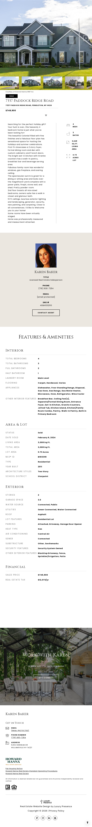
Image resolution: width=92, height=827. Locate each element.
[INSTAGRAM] (43, 818)
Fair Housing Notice (14, 768)
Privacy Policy (56, 810)
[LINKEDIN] (49, 818)
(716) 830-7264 (46, 288)
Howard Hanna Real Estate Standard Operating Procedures (31, 771)
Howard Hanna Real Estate (17, 773)
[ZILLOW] (55, 818)
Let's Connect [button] (46, 678)
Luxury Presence (63, 806)
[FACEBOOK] (37, 818)
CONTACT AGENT (46, 313)
